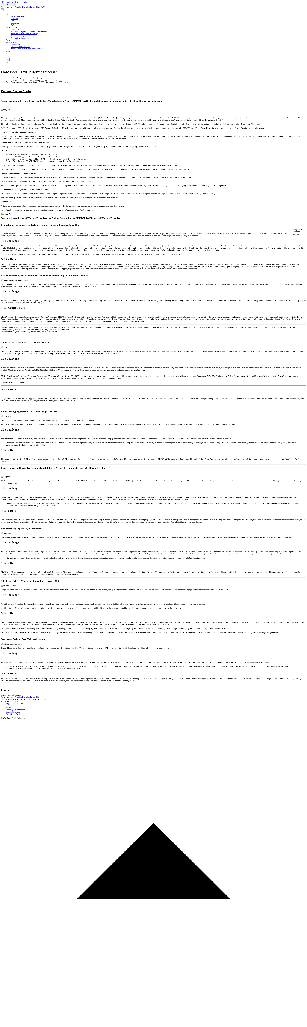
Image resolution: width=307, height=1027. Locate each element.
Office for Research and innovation (14, 2)
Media (13, 21)
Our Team (14, 19)
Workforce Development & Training (24, 34)
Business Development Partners (23, 36)
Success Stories (11, 42)
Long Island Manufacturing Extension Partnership (20, 697)
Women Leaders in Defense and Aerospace (27, 49)
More (8, 51)
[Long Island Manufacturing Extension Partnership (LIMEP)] (2, 10)
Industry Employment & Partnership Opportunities (30, 32)
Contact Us (15, 23)
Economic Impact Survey (20, 47)
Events (8, 40)
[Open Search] (8, 59)
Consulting (15, 29)
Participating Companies (20, 38)
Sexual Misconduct (13, 712)
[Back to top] (153, 1025)
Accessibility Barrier (13, 714)
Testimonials (15, 44)
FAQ (12, 25)
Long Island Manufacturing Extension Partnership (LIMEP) (23, 7)
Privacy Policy (11, 708)
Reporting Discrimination (15, 710)
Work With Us (11, 27)
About (8, 14)
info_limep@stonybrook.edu (12, 703)
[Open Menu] (7, 62)
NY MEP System (17, 16)
